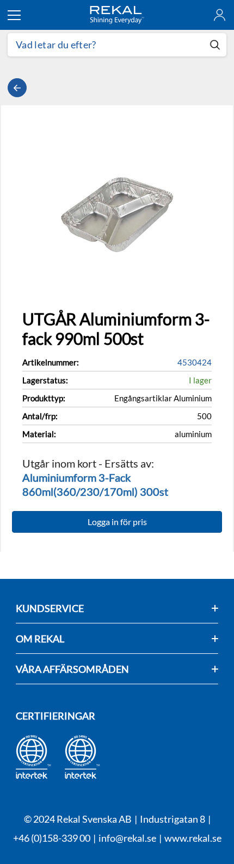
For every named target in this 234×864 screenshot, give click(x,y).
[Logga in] (219, 15)
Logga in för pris (117, 521)
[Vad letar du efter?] (117, 44)
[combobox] (106, 45)
